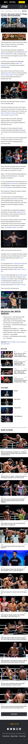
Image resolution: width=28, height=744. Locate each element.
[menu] (25, 6)
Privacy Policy (6, 736)
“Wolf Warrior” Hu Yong (19, 284)
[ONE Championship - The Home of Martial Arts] (4, 6)
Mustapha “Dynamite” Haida (11, 115)
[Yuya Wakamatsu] (7, 419)
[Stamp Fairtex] (7, 410)
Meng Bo (15, 198)
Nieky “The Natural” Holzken (8, 113)
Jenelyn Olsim (20, 212)
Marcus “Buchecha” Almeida (17, 263)
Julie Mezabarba (7, 187)
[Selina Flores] (7, 402)
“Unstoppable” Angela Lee (11, 227)
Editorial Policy (14, 736)
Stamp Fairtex (8, 73)
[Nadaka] (7, 393)
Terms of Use (22, 736)
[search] (20, 6)
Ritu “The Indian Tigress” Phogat (9, 75)
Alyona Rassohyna (13, 183)
